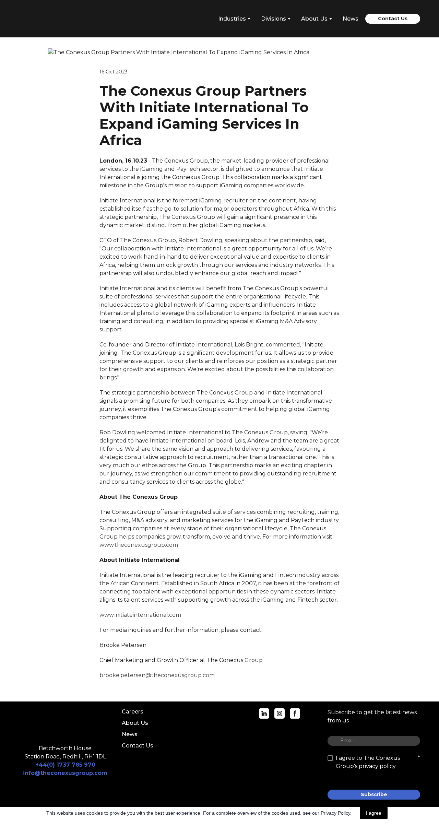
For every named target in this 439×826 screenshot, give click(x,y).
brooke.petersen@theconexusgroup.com (157, 675)
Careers (132, 711)
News (350, 18)
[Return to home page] (49, 18)
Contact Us (137, 745)
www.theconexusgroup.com (138, 545)
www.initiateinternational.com (140, 615)
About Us (135, 723)
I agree (373, 813)
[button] (392, 19)
